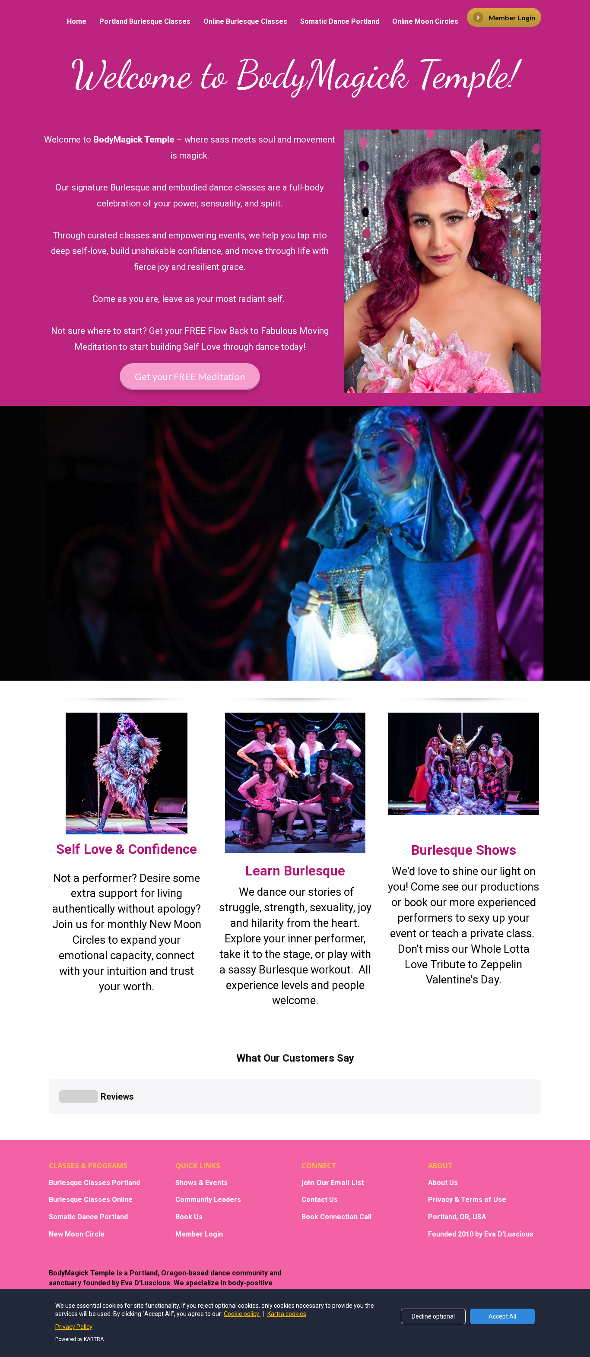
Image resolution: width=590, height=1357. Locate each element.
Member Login (511, 17)
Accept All (502, 1316)
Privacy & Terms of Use (467, 1199)
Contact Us (319, 1199)
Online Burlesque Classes (245, 21)
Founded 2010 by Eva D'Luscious (480, 1234)
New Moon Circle (77, 1234)
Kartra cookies (286, 1313)
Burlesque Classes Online (91, 1199)
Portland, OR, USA (457, 1217)
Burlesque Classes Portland (94, 1183)
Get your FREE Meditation (190, 376)
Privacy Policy (73, 1326)
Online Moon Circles (425, 21)
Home (76, 21)
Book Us (189, 1217)
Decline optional (433, 1316)
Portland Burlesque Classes (144, 21)
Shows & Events (201, 1183)
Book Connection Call (336, 1217)
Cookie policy (242, 1313)
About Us (443, 1183)
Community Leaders (208, 1199)
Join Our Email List (333, 1183)
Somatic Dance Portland (339, 21)
